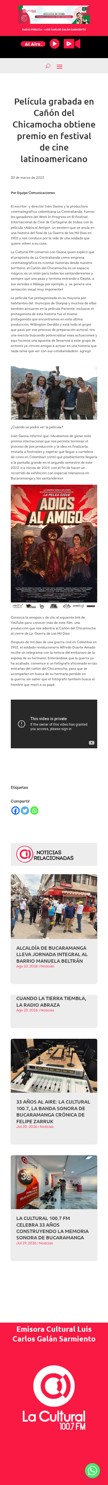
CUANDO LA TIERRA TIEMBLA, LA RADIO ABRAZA (51, 1001)
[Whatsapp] (34, 810)
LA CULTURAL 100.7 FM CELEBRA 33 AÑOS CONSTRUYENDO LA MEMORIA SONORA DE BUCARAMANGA (52, 1227)
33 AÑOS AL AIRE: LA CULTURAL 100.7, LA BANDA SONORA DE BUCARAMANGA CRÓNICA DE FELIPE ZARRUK (53, 1111)
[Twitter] (25, 810)
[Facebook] (15, 810)
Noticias (47, 966)
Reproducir (55, 44)
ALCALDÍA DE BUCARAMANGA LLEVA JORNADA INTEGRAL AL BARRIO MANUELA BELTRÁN (52, 954)
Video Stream (72, 43)
